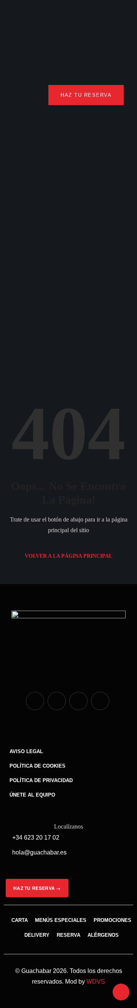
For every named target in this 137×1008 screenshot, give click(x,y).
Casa (32, 289)
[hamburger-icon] (21, 95)
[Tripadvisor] (78, 701)
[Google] (100, 701)
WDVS (95, 981)
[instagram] (35, 701)
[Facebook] (57, 701)
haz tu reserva (86, 95)
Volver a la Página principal (68, 556)
